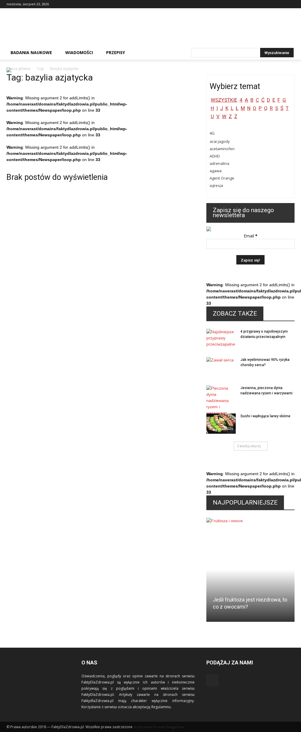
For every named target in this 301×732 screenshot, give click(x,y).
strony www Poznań (149, 727)
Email (250, 236)
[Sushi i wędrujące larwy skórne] (221, 423)
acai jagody (220, 141)
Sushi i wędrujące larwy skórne (265, 416)
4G (212, 133)
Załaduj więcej (249, 445)
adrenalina (219, 163)
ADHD (215, 156)
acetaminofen (222, 148)
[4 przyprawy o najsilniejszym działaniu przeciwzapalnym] (221, 339)
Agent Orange (222, 178)
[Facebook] (290, 4)
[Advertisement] (188, 29)
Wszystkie (224, 100)
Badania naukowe (31, 52)
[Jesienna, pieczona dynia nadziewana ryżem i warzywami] (221, 400)
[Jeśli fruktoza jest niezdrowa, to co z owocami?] (250, 572)
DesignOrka (175, 727)
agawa (216, 170)
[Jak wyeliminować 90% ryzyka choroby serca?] (221, 367)
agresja (216, 185)
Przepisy (115, 52)
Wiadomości (79, 52)
